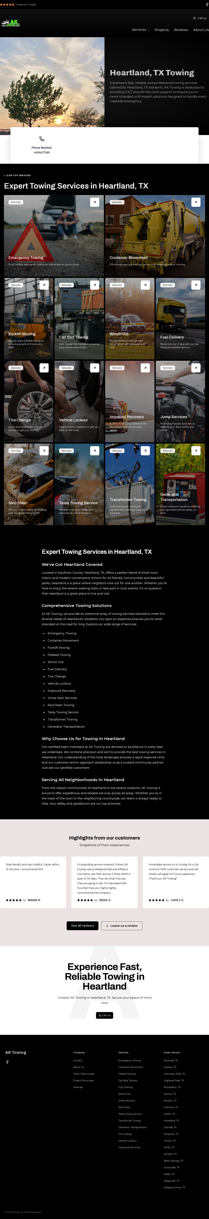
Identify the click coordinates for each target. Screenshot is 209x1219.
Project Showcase (83, 1080)
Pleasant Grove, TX (174, 1187)
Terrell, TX (169, 1147)
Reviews (181, 30)
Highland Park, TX (174, 1080)
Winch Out (124, 1093)
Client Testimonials (83, 1073)
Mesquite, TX (171, 1134)
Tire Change (125, 1134)
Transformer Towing (129, 1120)
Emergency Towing (129, 1060)
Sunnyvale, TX (171, 1167)
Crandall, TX (170, 1127)
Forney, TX (170, 1140)
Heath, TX (169, 1114)
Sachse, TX (170, 1093)
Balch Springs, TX (173, 1160)
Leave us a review (124, 926)
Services (139, 30)
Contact (77, 1060)
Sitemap (78, 1087)
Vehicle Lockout (127, 1140)
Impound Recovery (129, 1147)
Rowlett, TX (170, 1154)
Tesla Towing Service (130, 1114)
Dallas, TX (169, 1174)
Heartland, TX (171, 1120)
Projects (162, 30)
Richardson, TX (172, 1087)
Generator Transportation (132, 1127)
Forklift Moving (127, 1073)
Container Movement (130, 1067)
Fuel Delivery (125, 1087)
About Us (201, 30)
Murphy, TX (170, 1100)
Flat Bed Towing (127, 1080)
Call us (202, 18)
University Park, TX (174, 1073)
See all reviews (82, 925)
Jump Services (126, 1100)
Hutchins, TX (171, 1107)
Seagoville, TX (171, 1180)
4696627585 (42, 152)
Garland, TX (170, 1067)
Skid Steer (124, 1107)
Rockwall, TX (171, 1060)
